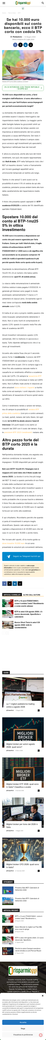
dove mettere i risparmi (24, 387)
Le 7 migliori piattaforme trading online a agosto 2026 (20, 705)
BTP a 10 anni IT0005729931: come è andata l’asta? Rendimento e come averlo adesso (29, 603)
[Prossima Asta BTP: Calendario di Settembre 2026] (7, 901)
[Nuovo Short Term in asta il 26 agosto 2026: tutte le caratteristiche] (7, 625)
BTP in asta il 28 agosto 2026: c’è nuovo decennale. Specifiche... (29, 939)
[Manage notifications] (41, 1035)
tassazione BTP (34, 376)
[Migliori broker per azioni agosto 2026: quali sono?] (23, 732)
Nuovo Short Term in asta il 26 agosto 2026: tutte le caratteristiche (27, 625)
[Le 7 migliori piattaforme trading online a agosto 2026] (23, 692)
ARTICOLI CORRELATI (12, 595)
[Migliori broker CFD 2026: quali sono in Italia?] (23, 853)
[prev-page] (3, 633)
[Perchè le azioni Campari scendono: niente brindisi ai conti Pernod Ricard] (7, 951)
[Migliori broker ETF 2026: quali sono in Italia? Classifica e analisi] (23, 772)
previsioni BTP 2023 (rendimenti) (18, 432)
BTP (19, 13)
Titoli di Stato (12, 13)
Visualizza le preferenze (23, 1035)
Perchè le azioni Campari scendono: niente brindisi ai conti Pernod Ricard (28, 949)
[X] (20, 45)
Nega (23, 1028)
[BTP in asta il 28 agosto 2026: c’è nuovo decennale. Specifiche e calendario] (7, 614)
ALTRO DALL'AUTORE (31, 595)
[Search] (43, 3)
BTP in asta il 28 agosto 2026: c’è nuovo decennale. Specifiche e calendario (28, 614)
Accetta (23, 1022)
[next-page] (7, 633)
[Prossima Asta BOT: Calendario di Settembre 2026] (7, 890)
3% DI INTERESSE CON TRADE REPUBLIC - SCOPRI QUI (22, 88)
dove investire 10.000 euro (13, 543)
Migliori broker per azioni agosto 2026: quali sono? (20, 745)
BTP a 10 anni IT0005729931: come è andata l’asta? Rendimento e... (28, 917)
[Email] (30, 45)
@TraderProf (10, 710)
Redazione (17, 36)
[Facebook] (15, 45)
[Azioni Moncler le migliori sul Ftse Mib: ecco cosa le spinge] (7, 929)
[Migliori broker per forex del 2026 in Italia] (23, 812)
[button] (43, 996)
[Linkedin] (25, 45)
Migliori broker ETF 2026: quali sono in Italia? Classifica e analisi (22, 785)
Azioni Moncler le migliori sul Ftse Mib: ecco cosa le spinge (28, 928)
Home (4, 13)
